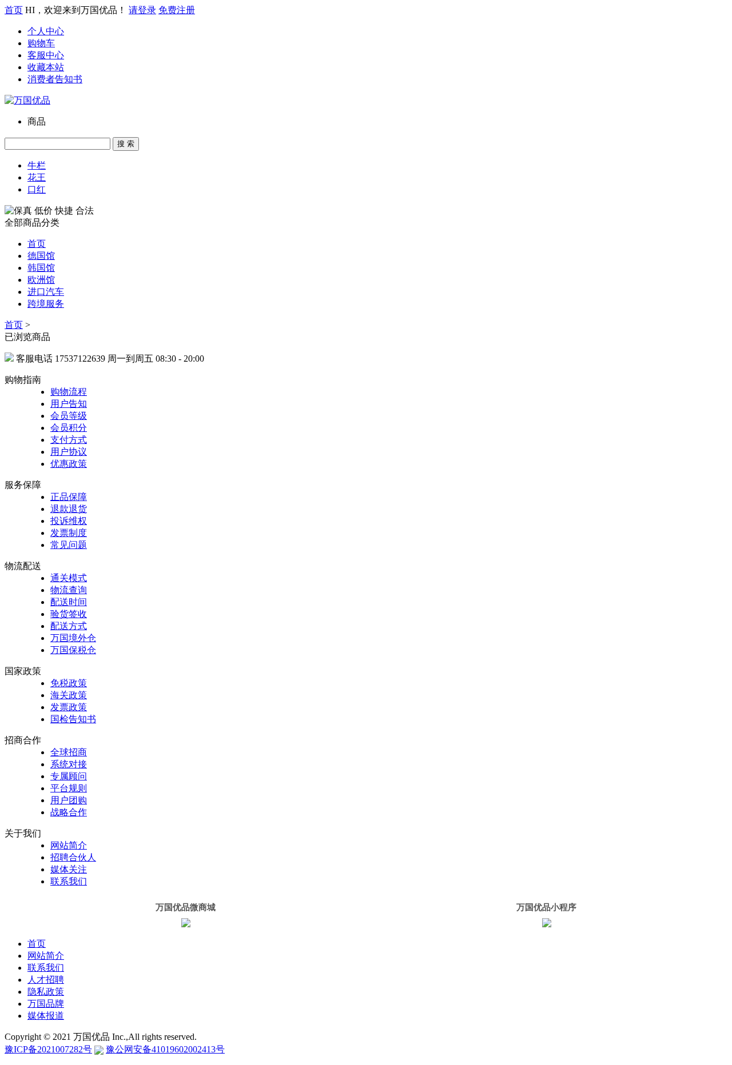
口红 (36, 189)
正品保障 (68, 497)
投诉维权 (68, 521)
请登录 (142, 10)
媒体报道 (45, 1015)
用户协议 (68, 452)
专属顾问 (68, 776)
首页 (14, 10)
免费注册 (176, 10)
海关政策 (68, 695)
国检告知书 (73, 719)
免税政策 (68, 683)
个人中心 (45, 31)
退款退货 (68, 509)
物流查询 (68, 590)
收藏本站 (45, 67)
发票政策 (68, 707)
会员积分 (68, 428)
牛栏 (36, 165)
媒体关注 (68, 869)
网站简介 (68, 845)
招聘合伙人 (73, 857)
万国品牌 (45, 1003)
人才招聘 (45, 979)
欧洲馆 (41, 280)
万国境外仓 (73, 638)
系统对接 (68, 764)
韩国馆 (41, 268)
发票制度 (68, 533)
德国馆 (41, 256)
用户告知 (68, 404)
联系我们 (68, 881)
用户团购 (68, 800)
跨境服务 (45, 304)
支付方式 (68, 440)
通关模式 (68, 578)
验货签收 (68, 614)
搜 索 (125, 143)
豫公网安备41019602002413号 (165, 1049)
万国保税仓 (73, 650)
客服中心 (45, 55)
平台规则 (68, 788)
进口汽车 (45, 292)
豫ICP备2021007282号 (48, 1049)
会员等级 (68, 416)
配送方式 (68, 626)
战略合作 (68, 812)
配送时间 (68, 602)
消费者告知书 (54, 79)
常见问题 (68, 545)
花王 (36, 177)
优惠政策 (68, 464)
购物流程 (68, 392)
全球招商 (68, 752)
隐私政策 (45, 991)
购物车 (41, 43)
